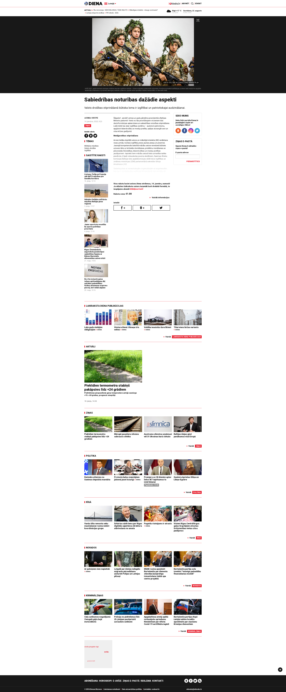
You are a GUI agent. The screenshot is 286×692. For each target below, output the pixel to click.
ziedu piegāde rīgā (91, 647)
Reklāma (146, 680)
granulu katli (91, 661)
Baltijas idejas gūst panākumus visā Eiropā (185, 435)
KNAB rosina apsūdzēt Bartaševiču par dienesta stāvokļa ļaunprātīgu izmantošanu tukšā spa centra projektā (155, 574)
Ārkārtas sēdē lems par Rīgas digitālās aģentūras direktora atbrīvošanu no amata (128, 526)
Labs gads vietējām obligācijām (93, 328)
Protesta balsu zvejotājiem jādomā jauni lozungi (127, 478)
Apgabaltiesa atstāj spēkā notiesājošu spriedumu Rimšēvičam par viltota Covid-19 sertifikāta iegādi (156, 620)
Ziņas (87, 126)
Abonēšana (91, 680)
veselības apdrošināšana (97, 655)
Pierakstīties (193, 161)
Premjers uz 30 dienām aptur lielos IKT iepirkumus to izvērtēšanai (157, 479)
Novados (91, 547)
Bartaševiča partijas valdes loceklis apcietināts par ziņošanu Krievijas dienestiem (185, 620)
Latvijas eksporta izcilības (95, 13)
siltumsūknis (103, 662)
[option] (143, 55)
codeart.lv (155, 689)
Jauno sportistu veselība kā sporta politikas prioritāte (95, 226)
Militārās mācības (91, 146)
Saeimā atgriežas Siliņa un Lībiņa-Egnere (186, 478)
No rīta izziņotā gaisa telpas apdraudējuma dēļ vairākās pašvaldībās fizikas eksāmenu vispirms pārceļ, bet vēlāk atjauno (95, 283)
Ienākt (198, 3)
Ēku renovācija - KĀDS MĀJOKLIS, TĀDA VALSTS (110, 10)
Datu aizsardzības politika (132, 689)
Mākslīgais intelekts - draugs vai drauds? (143, 10)
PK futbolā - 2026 (112, 13)
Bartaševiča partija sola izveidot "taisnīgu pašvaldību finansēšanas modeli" (187, 571)
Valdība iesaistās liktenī (157, 328)
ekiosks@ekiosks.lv (194, 689)
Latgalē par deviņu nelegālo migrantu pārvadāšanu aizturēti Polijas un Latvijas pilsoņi (127, 572)
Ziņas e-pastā (131, 680)
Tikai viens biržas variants (186, 328)
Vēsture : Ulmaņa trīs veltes (126, 328)
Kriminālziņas (94, 595)
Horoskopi (105, 680)
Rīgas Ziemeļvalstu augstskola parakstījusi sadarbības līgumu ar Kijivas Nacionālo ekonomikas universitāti (94, 254)
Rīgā (88, 502)
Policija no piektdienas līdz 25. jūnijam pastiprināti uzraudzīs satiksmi (127, 619)
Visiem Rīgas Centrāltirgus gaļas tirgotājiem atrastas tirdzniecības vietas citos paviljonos (186, 527)
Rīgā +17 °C (176, 11)
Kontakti (157, 680)
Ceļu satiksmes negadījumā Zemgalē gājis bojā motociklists (97, 619)
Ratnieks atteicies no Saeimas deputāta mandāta (97, 478)
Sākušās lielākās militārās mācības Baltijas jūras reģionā (95, 201)
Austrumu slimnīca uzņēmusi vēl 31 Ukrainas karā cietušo (158, 435)
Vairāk (168, 337)
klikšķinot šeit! (136, 189)
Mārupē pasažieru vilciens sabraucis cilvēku (126, 435)
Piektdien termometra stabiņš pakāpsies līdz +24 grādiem (107, 387)
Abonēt (185, 3)
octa (106, 652)
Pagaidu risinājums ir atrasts (158, 524)
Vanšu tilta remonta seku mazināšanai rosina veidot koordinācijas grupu (96, 526)
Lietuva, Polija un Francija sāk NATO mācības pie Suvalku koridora (95, 176)
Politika (91, 455)
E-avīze (117, 680)
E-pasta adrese (182, 152)
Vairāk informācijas (160, 197)
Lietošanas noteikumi (112, 689)
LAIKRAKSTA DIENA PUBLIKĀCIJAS (104, 306)
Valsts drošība (90, 148)
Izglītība (87, 150)
